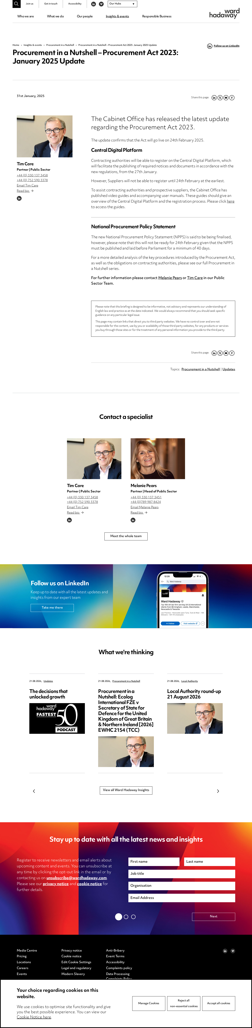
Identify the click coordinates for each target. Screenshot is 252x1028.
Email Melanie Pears (144, 507)
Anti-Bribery (115, 951)
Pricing (22, 956)
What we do (55, 16)
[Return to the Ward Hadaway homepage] (224, 13)
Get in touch (50, 3)
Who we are (25, 16)
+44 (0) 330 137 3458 (32, 176)
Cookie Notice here (34, 1017)
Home (16, 45)
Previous (34, 791)
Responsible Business (157, 16)
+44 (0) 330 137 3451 (146, 497)
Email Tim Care (27, 186)
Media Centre (27, 951)
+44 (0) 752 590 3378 (32, 180)
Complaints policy (119, 968)
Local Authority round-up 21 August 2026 (194, 694)
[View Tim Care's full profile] (45, 136)
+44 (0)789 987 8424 (146, 502)
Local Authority (189, 681)
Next (218, 791)
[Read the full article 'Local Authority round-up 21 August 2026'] (195, 718)
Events (22, 974)
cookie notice (89, 884)
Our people (85, 16)
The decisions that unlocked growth (48, 694)
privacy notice (56, 884)
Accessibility (75, 3)
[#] (16, 4)
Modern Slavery (73, 974)
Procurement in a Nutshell (60, 45)
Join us (29, 3)
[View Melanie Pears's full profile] (158, 458)
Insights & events (117, 16)
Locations (24, 962)
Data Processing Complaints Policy (119, 976)
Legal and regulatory (76, 968)
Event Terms (115, 956)
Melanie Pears (170, 278)
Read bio (23, 191)
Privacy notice (71, 951)
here (230, 202)
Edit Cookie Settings (76, 962)
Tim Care (25, 164)
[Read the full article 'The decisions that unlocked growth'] (57, 718)
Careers (22, 968)
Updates (228, 369)
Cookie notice (71, 956)
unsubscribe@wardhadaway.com (76, 878)
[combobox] (122, 4)
